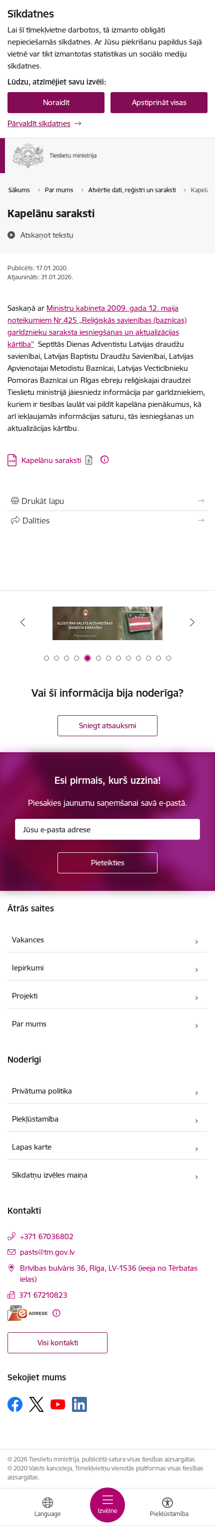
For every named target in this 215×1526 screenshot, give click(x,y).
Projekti (25, 995)
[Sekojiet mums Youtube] (58, 1404)
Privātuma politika (42, 1091)
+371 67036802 (47, 1236)
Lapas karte (32, 1147)
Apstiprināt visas (159, 102)
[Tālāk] (192, 622)
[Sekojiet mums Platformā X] (36, 1404)
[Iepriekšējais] (23, 622)
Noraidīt (56, 102)
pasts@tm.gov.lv (47, 1252)
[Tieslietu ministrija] (97, 168)
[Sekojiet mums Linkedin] (79, 1404)
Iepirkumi (28, 967)
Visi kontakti (58, 1342)
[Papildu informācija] (104, 459)
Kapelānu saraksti (51, 460)
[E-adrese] (28, 1313)
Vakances (28, 939)
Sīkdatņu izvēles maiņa (50, 1175)
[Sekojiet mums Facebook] (15, 1404)
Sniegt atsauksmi (107, 725)
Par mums (29, 1024)
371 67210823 (43, 1295)
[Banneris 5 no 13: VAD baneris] (107, 622)
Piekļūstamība (35, 1119)
